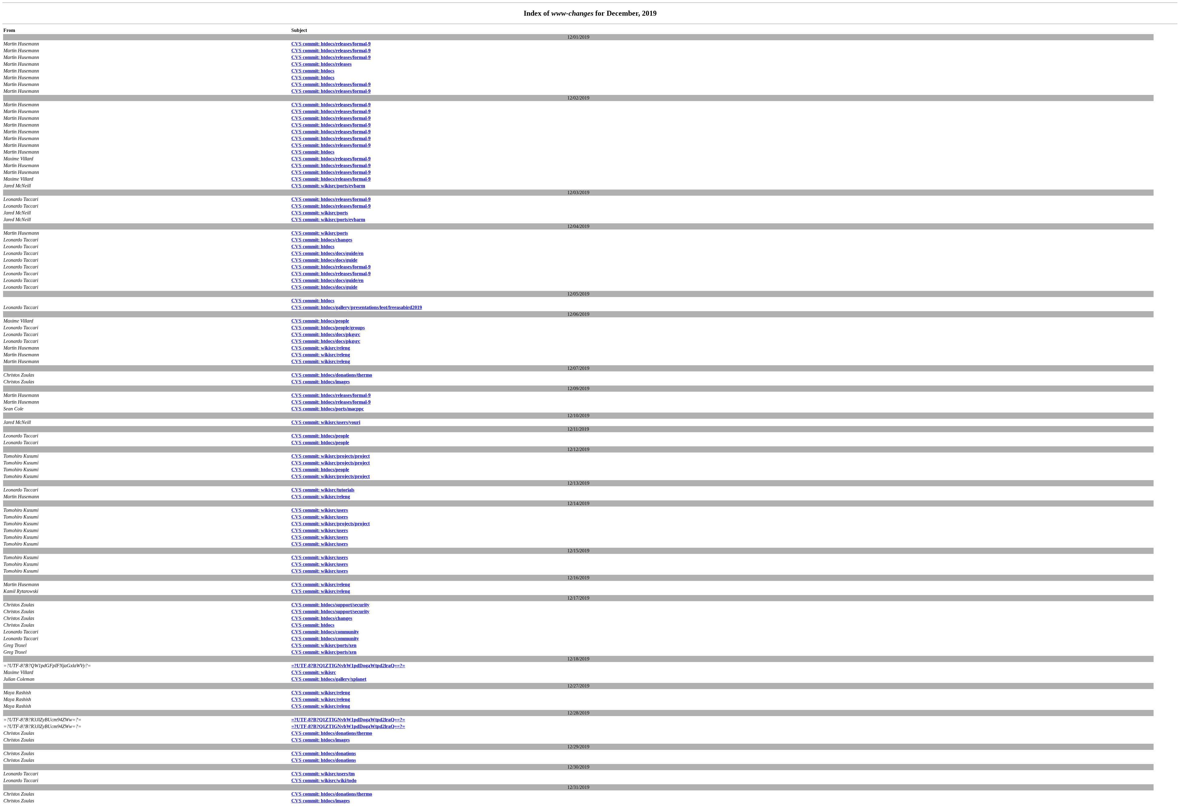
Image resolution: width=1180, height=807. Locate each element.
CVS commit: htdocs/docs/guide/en (327, 253)
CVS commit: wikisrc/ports (319, 212)
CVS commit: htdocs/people (320, 320)
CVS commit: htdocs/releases (321, 64)
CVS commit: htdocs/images (320, 381)
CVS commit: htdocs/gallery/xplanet (328, 679)
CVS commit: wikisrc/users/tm (323, 773)
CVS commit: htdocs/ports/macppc (327, 408)
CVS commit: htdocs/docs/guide (324, 260)
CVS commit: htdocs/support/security (330, 604)
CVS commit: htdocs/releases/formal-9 (331, 43)
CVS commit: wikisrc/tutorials (322, 489)
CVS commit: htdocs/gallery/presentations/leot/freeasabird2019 (356, 307)
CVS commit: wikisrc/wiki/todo (323, 780)
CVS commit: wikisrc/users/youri (325, 422)
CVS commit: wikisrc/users (319, 510)
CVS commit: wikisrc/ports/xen (323, 645)
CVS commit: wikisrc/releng (320, 348)
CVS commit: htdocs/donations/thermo (331, 375)
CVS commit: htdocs (312, 70)
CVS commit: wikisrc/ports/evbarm (328, 185)
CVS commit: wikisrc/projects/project (330, 456)
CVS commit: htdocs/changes (321, 239)
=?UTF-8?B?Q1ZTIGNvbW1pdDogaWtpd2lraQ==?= (348, 665)
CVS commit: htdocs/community (325, 631)
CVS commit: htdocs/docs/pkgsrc (325, 334)
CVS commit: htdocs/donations (323, 753)
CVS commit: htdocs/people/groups (328, 327)
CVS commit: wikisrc (313, 672)
